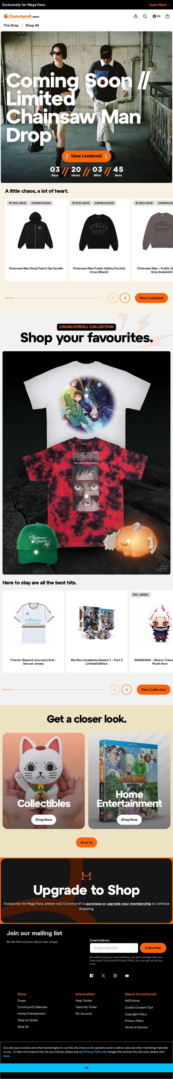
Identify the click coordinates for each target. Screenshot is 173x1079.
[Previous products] (113, 298)
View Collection (153, 689)
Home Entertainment (32, 1013)
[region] (89, 240)
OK (86, 1068)
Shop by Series (28, 1020)
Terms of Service (136, 1027)
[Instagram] (115, 976)
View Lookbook (86, 156)
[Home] (21, 16)
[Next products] (125, 298)
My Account (84, 1013)
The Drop (11, 25)
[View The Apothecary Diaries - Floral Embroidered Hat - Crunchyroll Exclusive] (36, 552)
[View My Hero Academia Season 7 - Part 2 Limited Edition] (97, 623)
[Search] (145, 16)
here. (6, 1056)
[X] (103, 976)
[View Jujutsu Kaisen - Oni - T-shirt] (86, 496)
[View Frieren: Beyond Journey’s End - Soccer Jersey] (33, 623)
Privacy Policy (134, 1021)
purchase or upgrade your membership (118, 903)
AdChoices (132, 1000)
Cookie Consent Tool (139, 1007)
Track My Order (86, 1007)
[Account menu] (136, 16)
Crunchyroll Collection (32, 1007)
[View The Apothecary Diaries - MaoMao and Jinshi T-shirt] (86, 396)
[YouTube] (127, 976)
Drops (22, 1000)
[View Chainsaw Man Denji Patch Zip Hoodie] (36, 231)
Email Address (99, 940)
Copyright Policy (136, 1014)
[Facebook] (91, 976)
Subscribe (153, 948)
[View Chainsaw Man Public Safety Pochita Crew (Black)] (99, 231)
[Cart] (167, 16)
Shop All (32, 25)
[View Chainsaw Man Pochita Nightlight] (128, 541)
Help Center (84, 1000)
